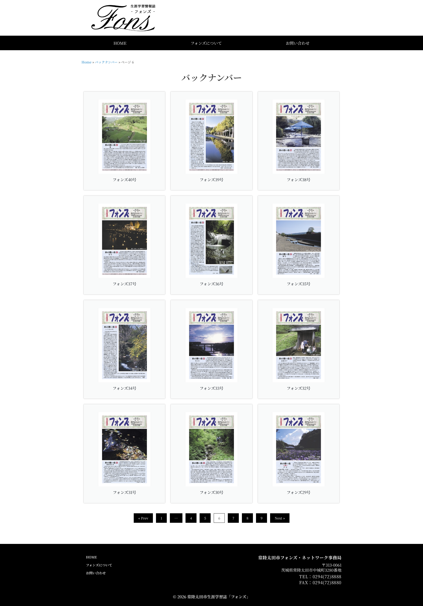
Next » (280, 518)
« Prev (143, 518)
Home (86, 62)
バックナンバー (106, 62)
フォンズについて (206, 43)
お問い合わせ (298, 43)
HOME (119, 43)
